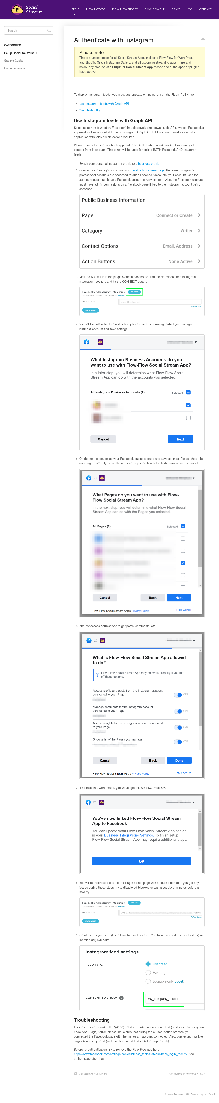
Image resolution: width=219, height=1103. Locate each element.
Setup (75, 9)
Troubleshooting (90, 110)
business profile (148, 163)
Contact (205, 9)
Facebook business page (147, 170)
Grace (176, 9)
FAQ (189, 9)
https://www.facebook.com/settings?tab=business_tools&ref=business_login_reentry (130, 1054)
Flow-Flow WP (95, 9)
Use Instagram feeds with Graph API (104, 103)
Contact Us (101, 1073)
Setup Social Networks (19, 53)
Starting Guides (14, 60)
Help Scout (209, 1094)
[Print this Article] (203, 40)
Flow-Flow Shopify (125, 9)
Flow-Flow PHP (155, 9)
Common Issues (14, 68)
